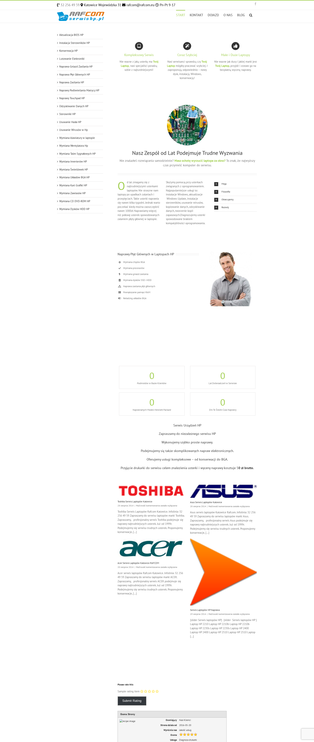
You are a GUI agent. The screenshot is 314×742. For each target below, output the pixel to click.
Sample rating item (129, 691)
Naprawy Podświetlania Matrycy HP (79, 90)
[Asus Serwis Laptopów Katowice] (223, 491)
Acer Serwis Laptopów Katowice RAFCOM (138, 563)
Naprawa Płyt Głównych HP (74, 74)
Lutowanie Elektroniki (71, 58)
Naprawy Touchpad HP (72, 98)
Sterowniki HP (67, 114)
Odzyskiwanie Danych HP (73, 106)
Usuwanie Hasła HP (70, 122)
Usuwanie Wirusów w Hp (73, 130)
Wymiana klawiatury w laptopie (77, 138)
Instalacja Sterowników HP (74, 43)
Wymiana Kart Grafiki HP (73, 185)
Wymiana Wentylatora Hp (73, 145)
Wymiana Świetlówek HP (73, 169)
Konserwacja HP (68, 50)
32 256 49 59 (70, 5)
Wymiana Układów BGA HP (74, 177)
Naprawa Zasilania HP (71, 82)
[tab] (235, 184)
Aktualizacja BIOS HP (71, 35)
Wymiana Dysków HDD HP (74, 209)
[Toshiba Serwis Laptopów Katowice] (151, 491)
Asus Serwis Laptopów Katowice (206, 502)
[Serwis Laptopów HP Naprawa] (223, 572)
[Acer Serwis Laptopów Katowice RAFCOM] (151, 549)
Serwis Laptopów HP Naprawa (205, 610)
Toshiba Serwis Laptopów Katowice (135, 501)
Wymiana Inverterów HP (73, 161)
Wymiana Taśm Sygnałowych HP (77, 153)
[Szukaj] (250, 15)
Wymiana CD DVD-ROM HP (74, 201)
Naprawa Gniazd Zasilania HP (75, 66)
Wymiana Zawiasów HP (72, 193)
